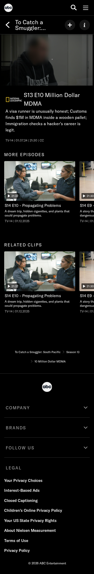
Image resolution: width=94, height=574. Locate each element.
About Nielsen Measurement (30, 530)
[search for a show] (74, 7)
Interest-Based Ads (22, 490)
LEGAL (14, 467)
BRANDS (16, 427)
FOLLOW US (20, 447)
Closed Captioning (21, 500)
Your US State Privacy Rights (30, 520)
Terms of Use (16, 540)
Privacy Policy (17, 550)
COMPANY (18, 407)
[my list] (70, 25)
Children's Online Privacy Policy (33, 510)
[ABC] (8, 9)
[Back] (7, 25)
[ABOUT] (84, 25)
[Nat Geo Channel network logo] (13, 99)
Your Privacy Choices (23, 480)
